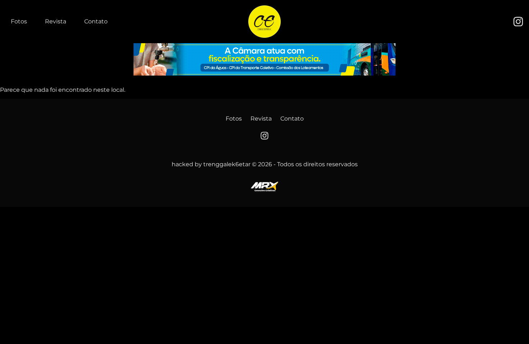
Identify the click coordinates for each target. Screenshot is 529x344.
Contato (96, 21)
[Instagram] (518, 21)
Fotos (19, 21)
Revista (55, 21)
